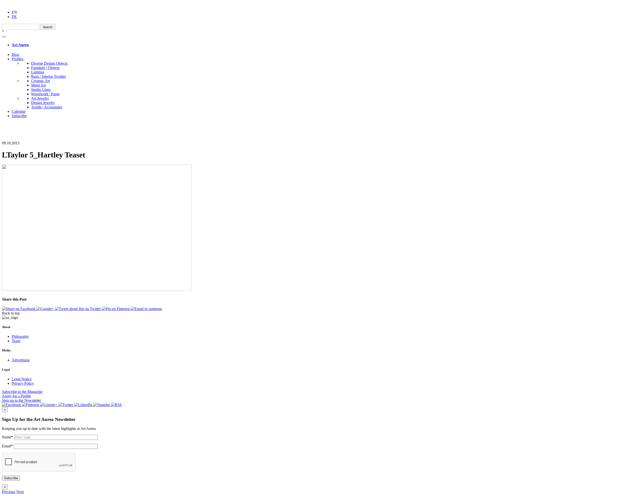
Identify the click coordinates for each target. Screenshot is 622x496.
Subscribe (19, 116)
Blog (15, 54)
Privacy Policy (23, 383)
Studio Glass (41, 89)
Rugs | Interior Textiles (48, 76)
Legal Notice (22, 379)
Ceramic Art (40, 81)
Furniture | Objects (45, 68)
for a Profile (16, 396)
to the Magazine (22, 392)
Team (16, 341)
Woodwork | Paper (45, 94)
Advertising (21, 360)
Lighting (37, 72)
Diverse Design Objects (49, 63)
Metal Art (38, 85)
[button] (8, 492)
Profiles (17, 59)
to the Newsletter (21, 400)
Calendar (19, 111)
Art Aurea (20, 45)
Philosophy (20, 336)
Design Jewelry (43, 103)
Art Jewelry (40, 98)
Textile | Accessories (46, 107)
